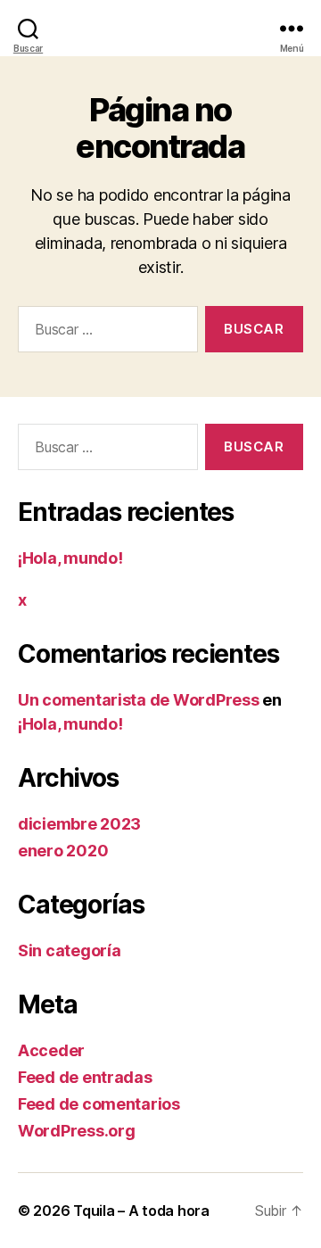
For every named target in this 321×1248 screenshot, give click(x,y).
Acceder (51, 1050)
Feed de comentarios (99, 1104)
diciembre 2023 (79, 823)
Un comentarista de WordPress (138, 699)
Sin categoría (69, 950)
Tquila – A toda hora (141, 1210)
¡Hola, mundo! (70, 558)
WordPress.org (77, 1130)
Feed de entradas (85, 1077)
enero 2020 (63, 850)
